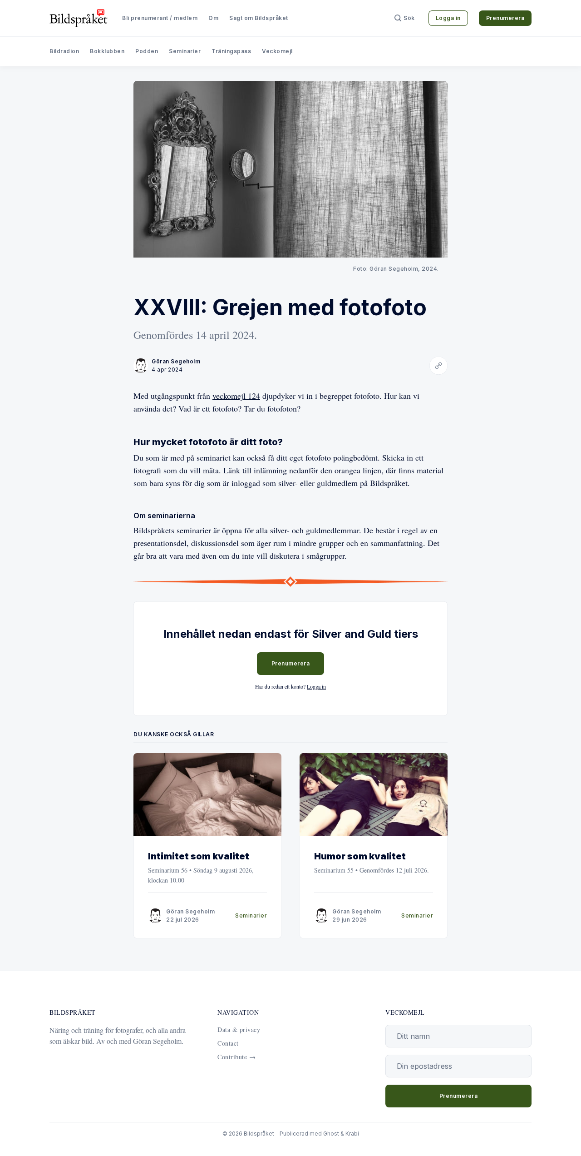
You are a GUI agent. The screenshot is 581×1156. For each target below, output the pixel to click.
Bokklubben (107, 51)
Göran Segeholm (176, 361)
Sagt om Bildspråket (258, 18)
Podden (146, 51)
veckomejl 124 (236, 395)
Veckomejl (277, 51)
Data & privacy (238, 1029)
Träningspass (231, 51)
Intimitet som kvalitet (198, 856)
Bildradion (64, 51)
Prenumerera (505, 18)
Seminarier (185, 51)
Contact (228, 1043)
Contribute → (236, 1056)
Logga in (448, 18)
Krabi (352, 1133)
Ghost (331, 1133)
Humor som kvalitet (360, 856)
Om (213, 18)
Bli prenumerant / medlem (159, 18)
